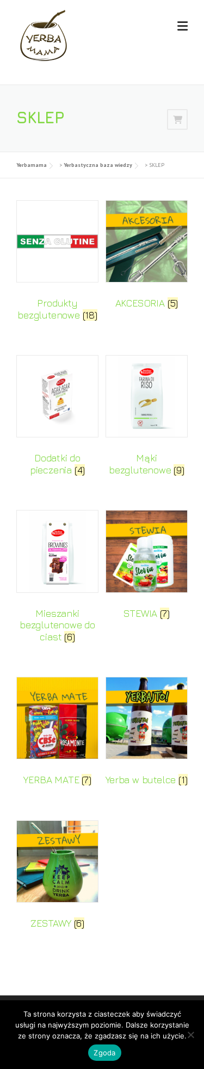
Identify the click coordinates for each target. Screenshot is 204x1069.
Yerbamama (31, 165)
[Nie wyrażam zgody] (190, 1034)
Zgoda (104, 1052)
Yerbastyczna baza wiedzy (98, 165)
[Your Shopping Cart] (177, 119)
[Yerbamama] (43, 34)
